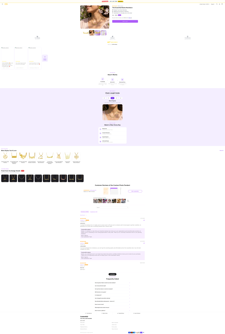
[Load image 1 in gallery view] (85, 32)
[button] (2, 4)
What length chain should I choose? (102, 307)
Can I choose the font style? (100, 285)
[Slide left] (81, 33)
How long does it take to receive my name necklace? (105, 282)
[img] (83, 218)
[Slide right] (108, 33)
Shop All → (222, 150)
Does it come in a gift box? (100, 310)
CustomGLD (84, 316)
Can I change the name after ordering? (102, 298)
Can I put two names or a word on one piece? (104, 288)
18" (112, 98)
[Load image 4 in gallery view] (103, 32)
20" (116, 98)
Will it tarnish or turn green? (100, 292)
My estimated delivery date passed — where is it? (104, 301)
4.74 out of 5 (93, 190)
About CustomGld (115, 322)
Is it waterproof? (98, 295)
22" (120, 98)
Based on (112, 44)
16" (108, 98)
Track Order (82, 324)
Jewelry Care (114, 324)
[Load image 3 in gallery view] (97, 32)
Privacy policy (114, 326)
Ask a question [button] (135, 191)
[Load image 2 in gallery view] (91, 32)
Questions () (93, 211)
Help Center (82, 322)
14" (104, 98)
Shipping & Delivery (83, 326)
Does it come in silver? (99, 304)
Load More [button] (112, 274)
